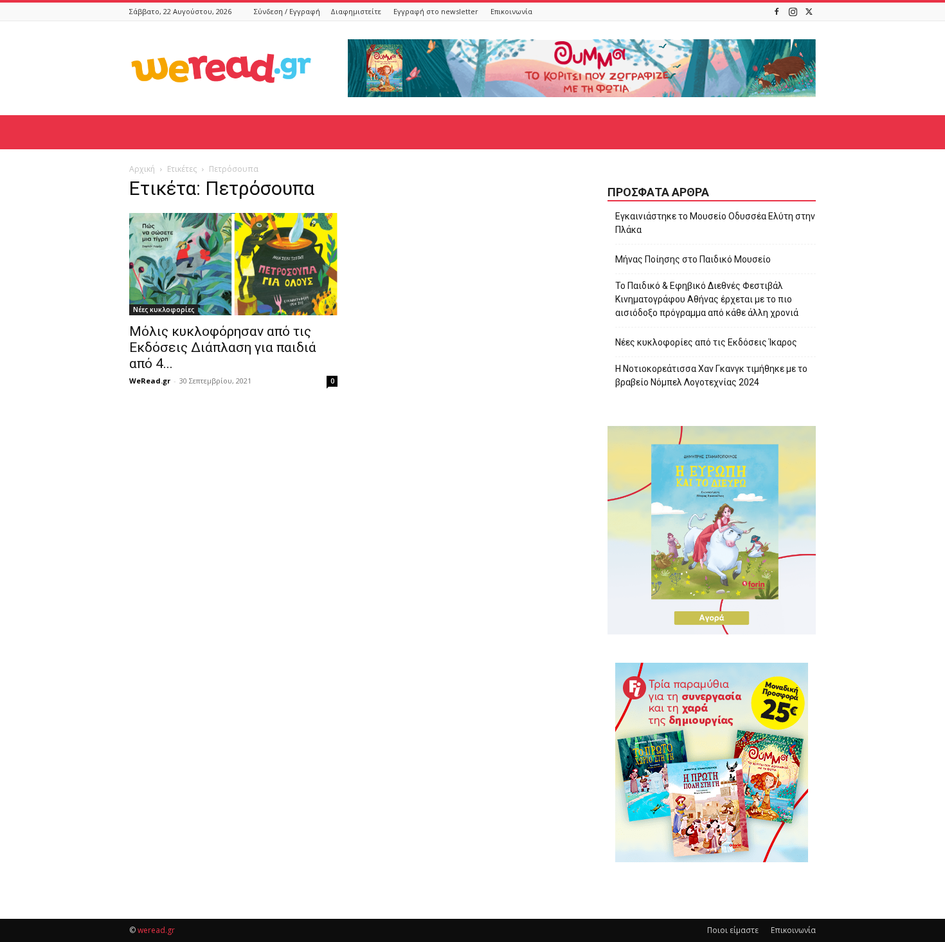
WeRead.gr (149, 380)
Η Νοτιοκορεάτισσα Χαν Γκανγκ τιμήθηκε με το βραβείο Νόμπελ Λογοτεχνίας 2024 (711, 375)
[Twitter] (809, 11)
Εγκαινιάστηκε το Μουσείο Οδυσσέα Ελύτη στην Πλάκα (715, 223)
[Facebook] (777, 11)
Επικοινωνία (511, 11)
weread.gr (156, 930)
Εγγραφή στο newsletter (435, 11)
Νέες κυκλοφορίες (163, 309)
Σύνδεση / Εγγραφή (287, 11)
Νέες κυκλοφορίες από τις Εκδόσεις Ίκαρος (706, 342)
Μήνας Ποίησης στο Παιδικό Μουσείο (693, 259)
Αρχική (142, 168)
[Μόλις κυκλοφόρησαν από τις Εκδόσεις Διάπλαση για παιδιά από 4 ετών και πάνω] (233, 264)
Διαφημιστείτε (355, 11)
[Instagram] (793, 11)
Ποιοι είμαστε (733, 930)
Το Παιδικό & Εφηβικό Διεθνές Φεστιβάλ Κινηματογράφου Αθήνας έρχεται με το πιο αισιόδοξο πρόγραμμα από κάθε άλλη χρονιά (706, 299)
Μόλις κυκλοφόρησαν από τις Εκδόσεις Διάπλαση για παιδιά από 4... (222, 347)
